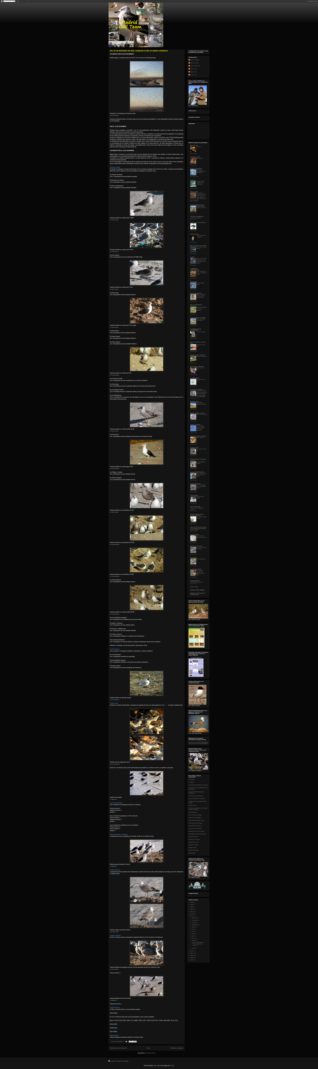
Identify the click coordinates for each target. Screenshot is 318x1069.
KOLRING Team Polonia (195, 825)
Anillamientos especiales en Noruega (198, 785)
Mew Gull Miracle (201, 559)
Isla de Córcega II (201, 331)
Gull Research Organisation (196, 796)
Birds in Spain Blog (193, 850)
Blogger (172, 1065)
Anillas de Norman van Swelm (196, 831)
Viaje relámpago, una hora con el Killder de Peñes (202, 273)
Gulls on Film (194, 586)
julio (193, 929)
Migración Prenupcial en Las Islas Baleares (202, 309)
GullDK (192, 257)
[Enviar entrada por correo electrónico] (126, 1041)
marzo (193, 938)
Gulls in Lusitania (195, 424)
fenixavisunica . (194, 234)
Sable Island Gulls (195, 506)
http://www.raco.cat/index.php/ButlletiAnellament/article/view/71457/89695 (198, 743)
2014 (191, 911)
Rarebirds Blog (192, 847)
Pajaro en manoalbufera (195, 817)
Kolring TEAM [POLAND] (197, 472)
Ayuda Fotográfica (194, 529)
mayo (193, 933)
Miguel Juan (193, 71)
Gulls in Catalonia (195, 483)
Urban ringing (194, 495)
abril (193, 936)
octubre (194, 922)
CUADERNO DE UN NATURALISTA (195, 329)
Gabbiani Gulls (194, 534)
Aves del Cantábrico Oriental (198, 436)
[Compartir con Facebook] (134, 1041)
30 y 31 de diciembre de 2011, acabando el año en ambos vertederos (139, 51)
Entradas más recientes (118, 1048)
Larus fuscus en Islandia (195, 828)
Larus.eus (193, 180)
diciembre (194, 918)
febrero (194, 940)
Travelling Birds (194, 378)
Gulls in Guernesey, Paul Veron (197, 798)
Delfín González (194, 62)
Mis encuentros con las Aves (198, 245)
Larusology (193, 557)
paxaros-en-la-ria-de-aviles (197, 222)
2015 (191, 909)
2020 (191, 902)
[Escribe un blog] (131, 1041)
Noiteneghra (193, 281)
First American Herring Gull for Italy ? (201, 537)
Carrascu (199, 146)
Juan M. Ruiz (193, 68)
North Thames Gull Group (195, 823)
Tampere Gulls (194, 447)
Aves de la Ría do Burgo (195, 815)
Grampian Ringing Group (197, 205)
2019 (191, 904)
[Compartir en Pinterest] (136, 1041)
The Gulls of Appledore (196, 216)
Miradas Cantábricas (196, 293)
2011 (191, 951)
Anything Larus (192, 805)
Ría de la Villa (194, 145)
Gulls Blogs (191, 779)
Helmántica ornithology (197, 366)
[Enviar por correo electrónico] (129, 1041)
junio (193, 931)
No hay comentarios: (117, 1041)
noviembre (195, 920)
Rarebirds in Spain (193, 844)
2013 (191, 913)
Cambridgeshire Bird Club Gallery (197, 834)
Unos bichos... (200, 158)
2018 (191, 907)
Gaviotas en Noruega (194, 839)
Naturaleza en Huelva (196, 546)
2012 (191, 916)
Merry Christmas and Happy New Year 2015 (202, 475)
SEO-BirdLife (192, 853)
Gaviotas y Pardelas (196, 168)
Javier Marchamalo (195, 65)
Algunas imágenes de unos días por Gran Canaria (201, 296)
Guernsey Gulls (194, 401)
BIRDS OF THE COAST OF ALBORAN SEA (197, 594)
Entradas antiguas (176, 1048)
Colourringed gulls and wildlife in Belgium (196, 515)
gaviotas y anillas (195, 157)
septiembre (195, 924)
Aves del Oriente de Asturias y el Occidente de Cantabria (198, 527)
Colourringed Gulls (195, 569)
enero (193, 948)
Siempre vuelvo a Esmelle (197, 355)
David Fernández (194, 60)
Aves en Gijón (194, 191)
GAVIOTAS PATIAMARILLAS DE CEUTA (201, 171)
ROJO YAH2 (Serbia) (202, 414)
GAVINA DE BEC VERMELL (197, 590)
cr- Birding (191, 782)
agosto (194, 927)
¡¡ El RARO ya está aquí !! (196, 582)
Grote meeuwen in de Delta (198, 317)
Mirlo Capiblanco (201, 437)
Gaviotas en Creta (193, 836)
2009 (191, 955)
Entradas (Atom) (151, 1053)
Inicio (148, 1048)
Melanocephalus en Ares (197, 413)
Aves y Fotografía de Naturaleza (196, 305)
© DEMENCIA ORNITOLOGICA (194, 269)
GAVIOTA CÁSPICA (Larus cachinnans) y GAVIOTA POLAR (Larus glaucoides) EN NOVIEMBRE (202, 393)
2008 (191, 957)
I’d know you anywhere (195, 217)
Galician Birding (194, 580)
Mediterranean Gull (194, 842)
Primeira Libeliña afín (202, 356)
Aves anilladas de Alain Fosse (196, 820)
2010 (191, 953)
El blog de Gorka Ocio (196, 389)
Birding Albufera (193, 812)
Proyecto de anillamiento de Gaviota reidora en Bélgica (198, 808)
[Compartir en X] (132, 1041)
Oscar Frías (193, 74)
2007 (191, 960)
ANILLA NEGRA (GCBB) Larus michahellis (200, 183)
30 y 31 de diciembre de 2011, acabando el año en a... (197, 944)
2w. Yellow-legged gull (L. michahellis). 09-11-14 (201, 486)
